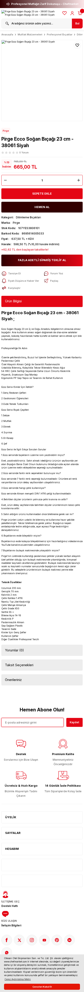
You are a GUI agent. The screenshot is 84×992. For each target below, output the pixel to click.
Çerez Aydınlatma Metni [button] (17, 979)
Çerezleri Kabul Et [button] (42, 987)
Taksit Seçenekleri (19, 665)
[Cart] (80, 13)
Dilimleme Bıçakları (28, 217)
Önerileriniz (13, 680)
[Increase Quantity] (80, 180)
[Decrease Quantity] (4, 180)
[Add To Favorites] (77, 45)
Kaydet (74, 722)
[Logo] (30, 13)
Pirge (6, 130)
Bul (77, 23)
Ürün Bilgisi (13, 301)
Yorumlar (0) (14, 650)
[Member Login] (72, 13)
